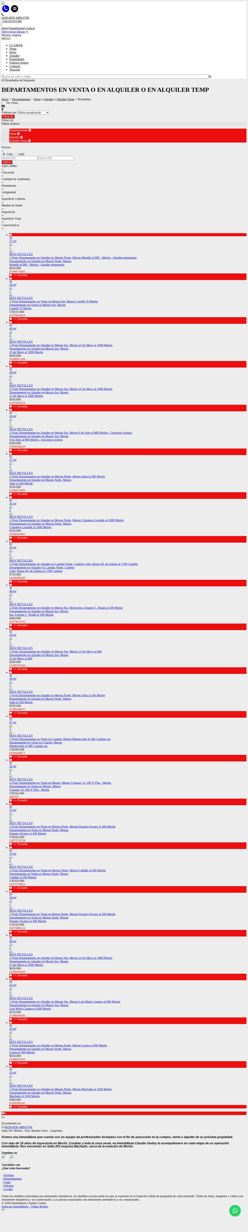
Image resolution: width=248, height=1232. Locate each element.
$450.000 (18, 271)
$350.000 (18, 490)
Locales (8, 1189)
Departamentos (21, 99)
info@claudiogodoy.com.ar (18, 28)
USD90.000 (18, 753)
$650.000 (18, 1059)
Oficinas (8, 1185)
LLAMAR (16, 45)
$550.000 (18, 534)
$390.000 (18, 665)
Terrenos (8, 1175)
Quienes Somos (18, 62)
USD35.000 (18, 315)
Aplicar (7, 162)
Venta (12, 48)
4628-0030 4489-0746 (18, 1127)
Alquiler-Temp (65, 99)
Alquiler (14, 55)
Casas (6, 1182)
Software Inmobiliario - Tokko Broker (25, 1206)
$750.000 (18, 578)
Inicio (12, 52)
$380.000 (18, 1103)
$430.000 (18, 972)
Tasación (14, 69)
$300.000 (18, 447)
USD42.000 (18, 797)
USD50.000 (18, 884)
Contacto (14, 66)
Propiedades (16, 59)
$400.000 (18, 622)
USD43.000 (18, 928)
